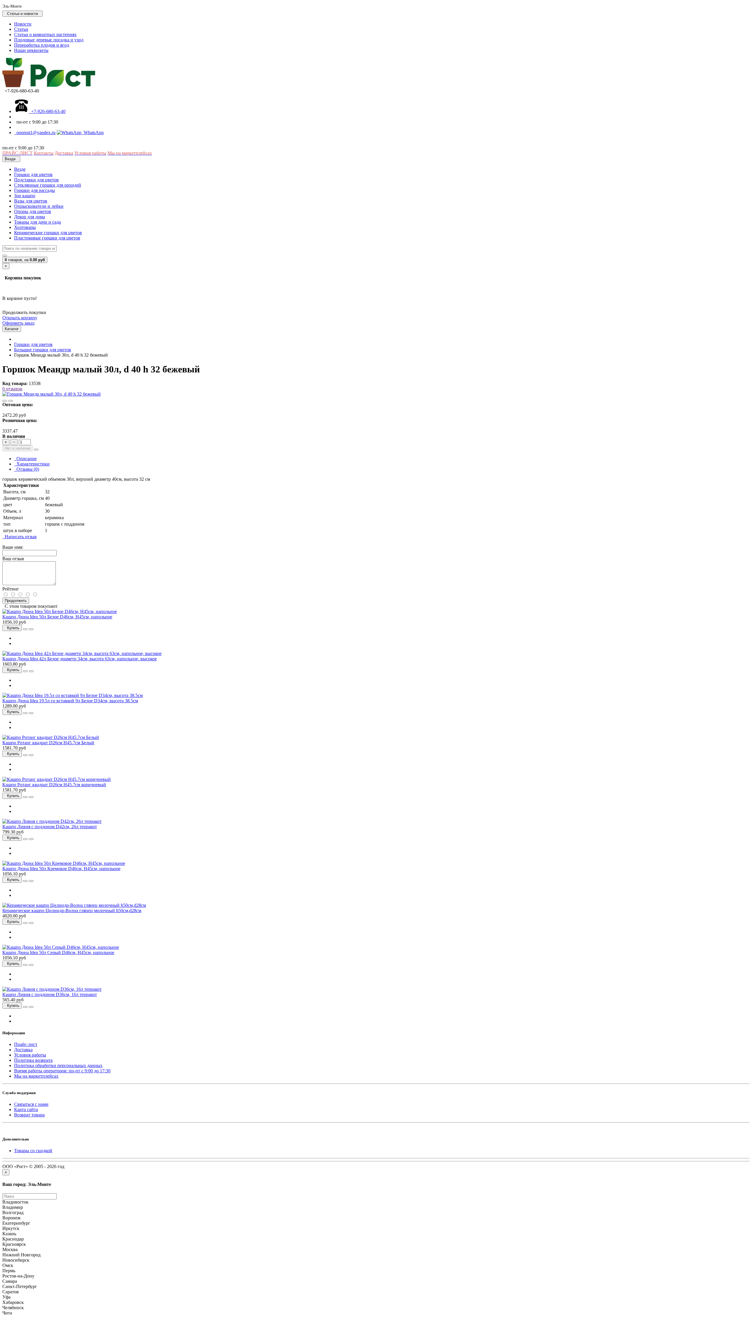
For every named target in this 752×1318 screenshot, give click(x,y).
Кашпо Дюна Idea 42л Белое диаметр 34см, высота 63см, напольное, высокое (79, 658)
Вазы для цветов (30, 200)
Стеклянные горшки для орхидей (47, 185)
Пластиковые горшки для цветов (47, 237)
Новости (22, 23)
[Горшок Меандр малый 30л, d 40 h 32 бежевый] (51, 393)
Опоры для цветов (32, 211)
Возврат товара (29, 1114)
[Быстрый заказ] (36, 449)
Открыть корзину (19, 317)
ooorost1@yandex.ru (35, 132)
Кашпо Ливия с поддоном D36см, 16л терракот (49, 994)
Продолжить (16, 600)
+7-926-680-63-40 (47, 111)
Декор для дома (29, 216)
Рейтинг (10, 588)
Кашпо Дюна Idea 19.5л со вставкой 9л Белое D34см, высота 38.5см (70, 700)
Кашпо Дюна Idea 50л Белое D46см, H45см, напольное (57, 616)
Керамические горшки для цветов (48, 232)
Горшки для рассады (34, 190)
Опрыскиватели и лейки (38, 206)
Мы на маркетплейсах (36, 1076)
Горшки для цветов (33, 174)
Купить (12, 628)
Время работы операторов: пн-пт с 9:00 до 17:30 (62, 1070)
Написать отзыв (19, 536)
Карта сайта (26, 1109)
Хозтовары (25, 227)
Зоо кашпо (24, 195)
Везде (20, 169)
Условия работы (30, 1054)
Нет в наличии (17, 448)
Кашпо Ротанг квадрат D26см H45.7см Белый (48, 742)
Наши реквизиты (31, 50)
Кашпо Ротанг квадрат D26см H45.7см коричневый (54, 784)
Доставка (23, 1049)
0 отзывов (12, 388)
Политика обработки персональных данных (58, 1065)
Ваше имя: (12, 547)
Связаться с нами (31, 1104)
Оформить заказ (18, 322)
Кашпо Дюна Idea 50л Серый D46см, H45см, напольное (58, 952)
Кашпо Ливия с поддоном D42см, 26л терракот (49, 826)
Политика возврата (33, 1060)
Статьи (21, 29)
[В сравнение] (10, 401)
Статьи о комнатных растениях (45, 34)
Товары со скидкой (33, 1150)
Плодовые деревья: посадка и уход (48, 39)
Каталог (12, 329)
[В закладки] (4, 401)
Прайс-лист (25, 1044)
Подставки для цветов (36, 179)
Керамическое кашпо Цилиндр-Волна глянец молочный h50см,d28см (71, 910)
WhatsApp (92, 132)
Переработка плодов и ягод (41, 45)
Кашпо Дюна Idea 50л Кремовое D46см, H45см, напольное (61, 868)
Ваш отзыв (13, 558)
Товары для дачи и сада (37, 222)
